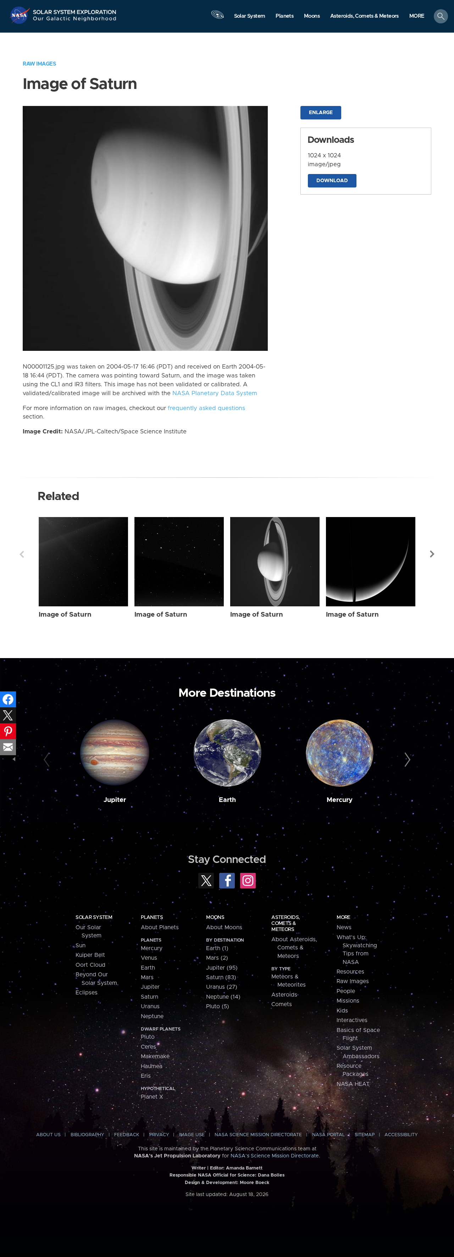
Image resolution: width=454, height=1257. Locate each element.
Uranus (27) (221, 987)
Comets (281, 1004)
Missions (348, 1001)
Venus (149, 958)
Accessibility (401, 1135)
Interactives (352, 1020)
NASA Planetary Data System (214, 393)
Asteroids (284, 995)
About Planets (160, 927)
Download (332, 180)
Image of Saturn (65, 614)
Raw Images (39, 64)
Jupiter (115, 800)
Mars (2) (217, 958)
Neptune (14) (223, 997)
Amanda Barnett (244, 1168)
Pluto (148, 1037)
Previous (21, 554)
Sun (80, 945)
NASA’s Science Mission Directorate (275, 1156)
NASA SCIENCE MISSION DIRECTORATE (258, 1135)
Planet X (152, 1097)
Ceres (148, 1047)
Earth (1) (217, 948)
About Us (48, 1135)
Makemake (155, 1056)
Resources (350, 972)
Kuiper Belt (90, 955)
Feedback (126, 1135)
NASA (21, 15)
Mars (147, 977)
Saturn (149, 997)
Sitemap (365, 1135)
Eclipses (87, 992)
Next (432, 554)
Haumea (151, 1066)
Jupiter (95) (222, 968)
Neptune (152, 1016)
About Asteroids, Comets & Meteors (294, 948)
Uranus (150, 1006)
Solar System (94, 917)
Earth (227, 800)
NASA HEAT (353, 1084)
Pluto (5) (217, 1006)
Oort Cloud (90, 965)
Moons (215, 917)
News (344, 927)
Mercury (340, 800)
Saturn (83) (221, 977)
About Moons (224, 927)
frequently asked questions (206, 408)
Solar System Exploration (75, 10)
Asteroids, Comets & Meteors (285, 923)
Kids (342, 1011)
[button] (417, 16)
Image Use (192, 1135)
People (346, 991)
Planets (152, 917)
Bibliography (87, 1135)
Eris (146, 1076)
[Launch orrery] (217, 18)
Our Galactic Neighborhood (75, 20)
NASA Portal (328, 1135)
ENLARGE (321, 112)
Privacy (159, 1135)
